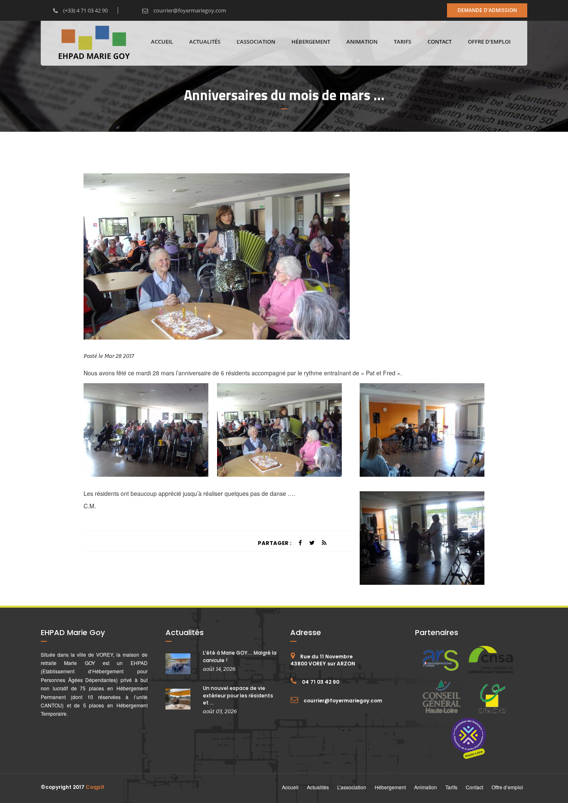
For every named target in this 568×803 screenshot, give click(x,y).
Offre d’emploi (489, 41)
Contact (439, 41)
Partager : (274, 543)
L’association (256, 41)
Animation (362, 41)
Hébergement (310, 41)
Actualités (204, 41)
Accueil (162, 41)
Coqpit (95, 787)
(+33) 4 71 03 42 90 (85, 10)
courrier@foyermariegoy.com (189, 10)
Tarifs (402, 41)
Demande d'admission (487, 10)
